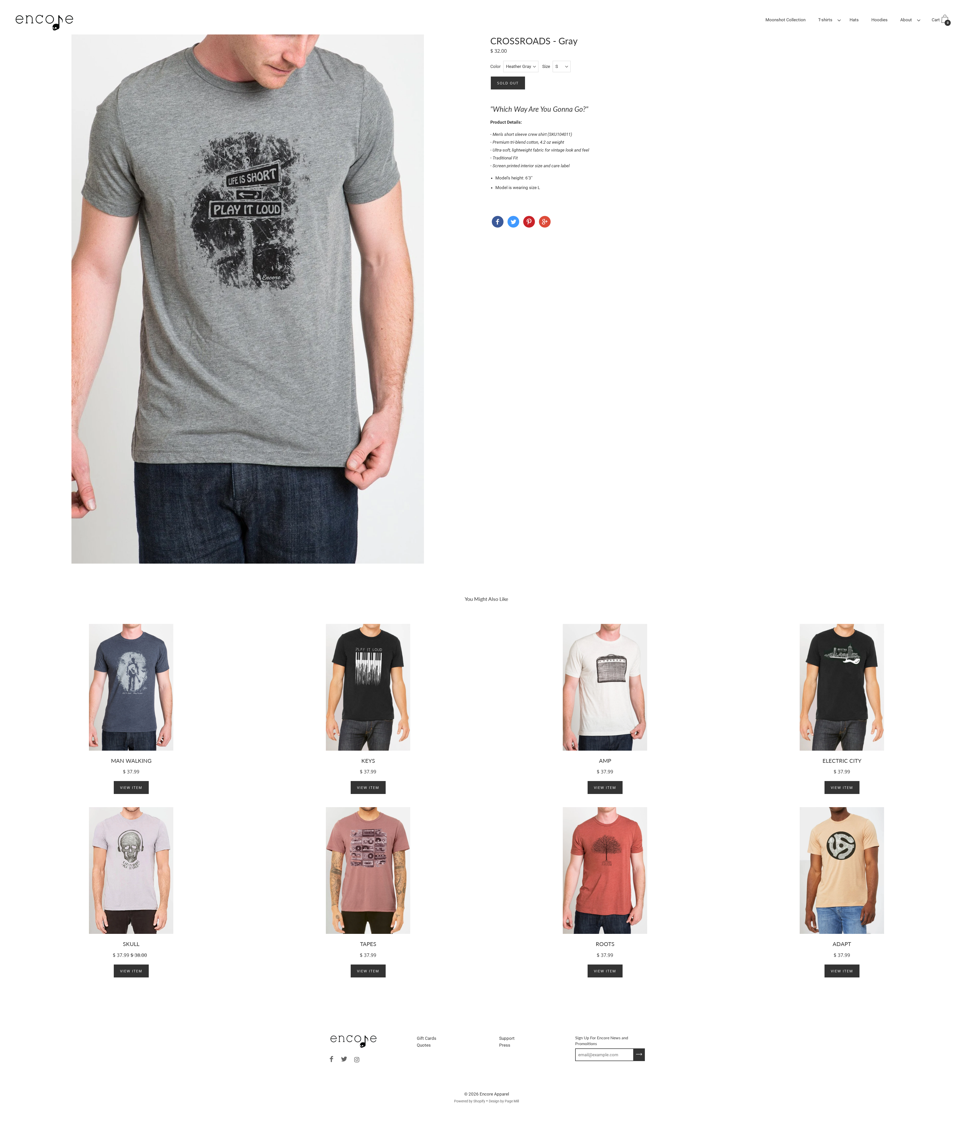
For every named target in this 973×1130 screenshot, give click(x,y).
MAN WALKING (131, 760)
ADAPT (842, 943)
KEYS (368, 760)
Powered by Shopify (469, 1101)
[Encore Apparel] (498, 223)
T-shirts (825, 19)
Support (507, 1038)
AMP (605, 760)
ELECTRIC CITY (842, 760)
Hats (854, 19)
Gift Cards (426, 1038)
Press (504, 1045)
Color (495, 66)
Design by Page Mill (504, 1101)
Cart (940, 21)
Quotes (424, 1045)
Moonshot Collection (785, 19)
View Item (131, 787)
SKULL (131, 943)
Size (546, 66)
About (906, 19)
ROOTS (605, 943)
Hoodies (879, 19)
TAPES (368, 943)
